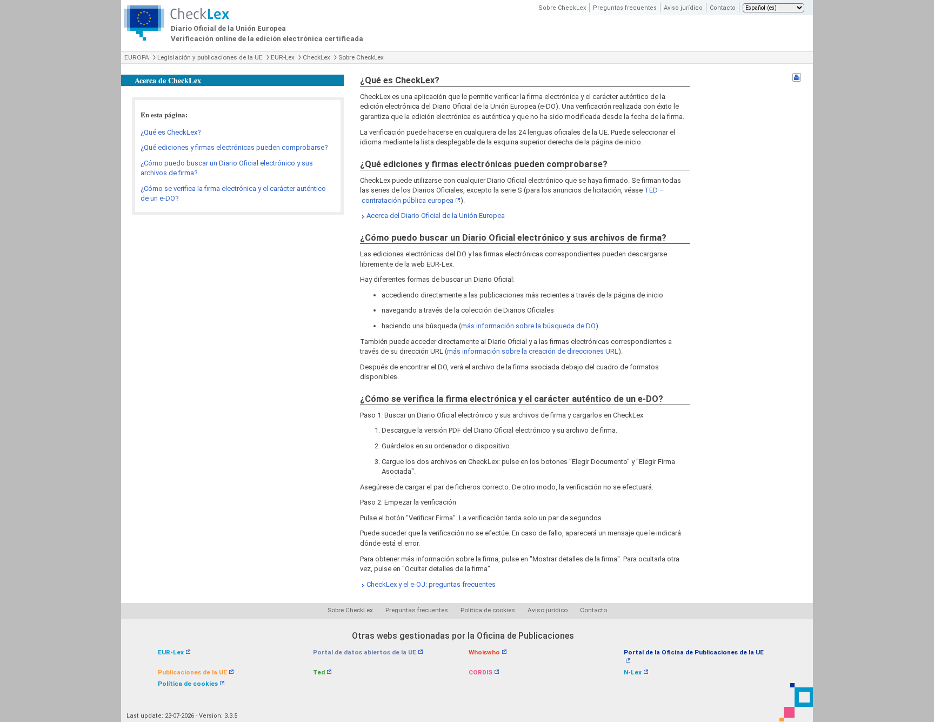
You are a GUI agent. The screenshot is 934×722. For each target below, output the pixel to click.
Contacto (723, 7)
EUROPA (136, 57)
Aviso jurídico (683, 7)
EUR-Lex (283, 57)
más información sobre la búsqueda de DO (528, 326)
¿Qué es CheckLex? (171, 132)
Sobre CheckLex (562, 7)
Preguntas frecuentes (625, 7)
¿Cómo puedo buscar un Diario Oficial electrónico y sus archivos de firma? (227, 168)
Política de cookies (488, 610)
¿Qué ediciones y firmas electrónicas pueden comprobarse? (234, 147)
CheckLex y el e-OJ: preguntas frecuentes (431, 584)
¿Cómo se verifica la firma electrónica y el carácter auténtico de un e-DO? (233, 193)
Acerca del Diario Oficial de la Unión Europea (435, 215)
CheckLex (316, 57)
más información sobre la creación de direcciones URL (532, 351)
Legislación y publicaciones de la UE (210, 57)
